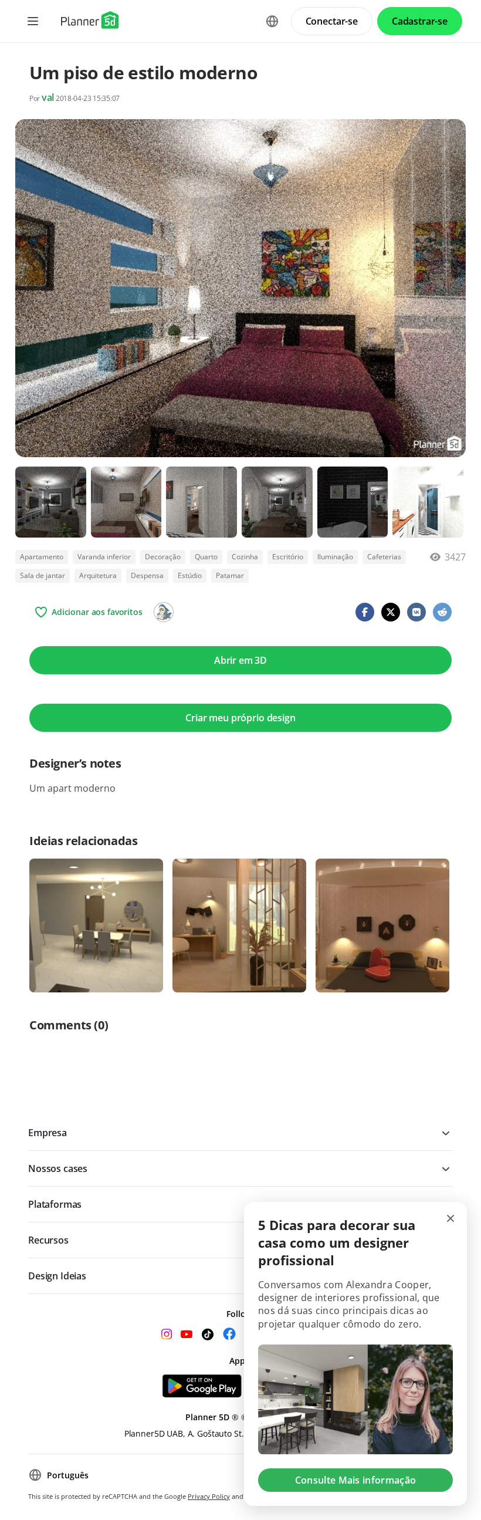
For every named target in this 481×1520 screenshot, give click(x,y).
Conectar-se (332, 21)
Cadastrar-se (420, 21)
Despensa (147, 575)
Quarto (206, 557)
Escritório (287, 557)
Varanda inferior (104, 557)
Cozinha (245, 557)
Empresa (47, 1132)
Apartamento (41, 557)
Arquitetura (98, 575)
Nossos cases (57, 1168)
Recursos (48, 1240)
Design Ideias (57, 1275)
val (48, 97)
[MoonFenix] (163, 612)
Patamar (230, 575)
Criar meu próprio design (240, 717)
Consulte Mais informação (355, 1480)
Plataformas (55, 1204)
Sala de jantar (42, 575)
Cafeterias (384, 557)
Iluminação (335, 557)
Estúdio (190, 575)
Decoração (163, 557)
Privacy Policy (209, 1496)
